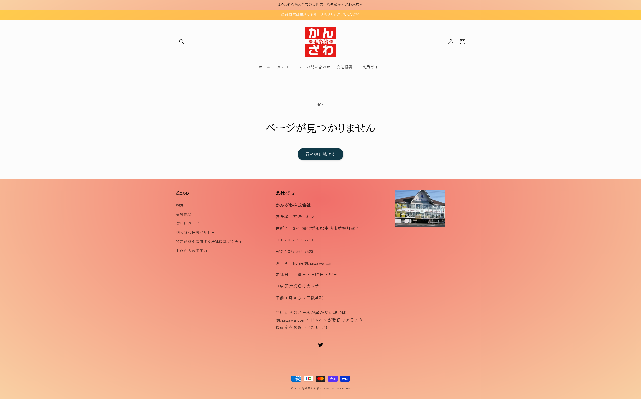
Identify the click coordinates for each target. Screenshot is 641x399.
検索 (180, 205)
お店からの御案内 (191, 250)
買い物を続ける (320, 154)
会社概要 (184, 214)
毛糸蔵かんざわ (312, 388)
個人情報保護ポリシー (195, 232)
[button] (182, 42)
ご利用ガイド (188, 223)
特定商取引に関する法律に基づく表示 (209, 241)
